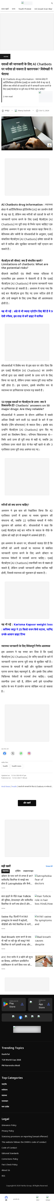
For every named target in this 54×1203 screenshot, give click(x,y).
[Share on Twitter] (13, 753)
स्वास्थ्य (6, 57)
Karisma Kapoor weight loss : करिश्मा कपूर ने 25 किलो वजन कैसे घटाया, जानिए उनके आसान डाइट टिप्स (27, 629)
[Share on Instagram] (29, 753)
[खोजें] (52, 3)
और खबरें (27, 803)
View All (49, 866)
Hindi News (5, 787)
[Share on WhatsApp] (21, 753)
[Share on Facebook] (4, 753)
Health (14, 787)
